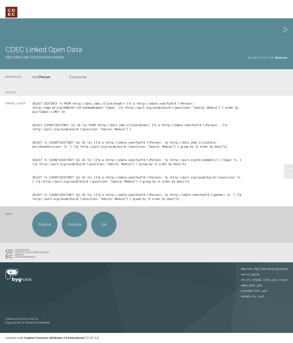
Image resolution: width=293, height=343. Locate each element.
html (257, 291)
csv (254, 296)
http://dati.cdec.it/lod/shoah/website (34, 57)
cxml (261, 296)
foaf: (41, 77)
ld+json (283, 280)
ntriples (256, 280)
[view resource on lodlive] (285, 30)
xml (248, 280)
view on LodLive (250, 274)
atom (252, 285)
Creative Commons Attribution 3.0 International (54, 338)
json (274, 280)
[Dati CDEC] (28, 253)
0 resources (78, 77)
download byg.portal (27, 321)
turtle (266, 280)
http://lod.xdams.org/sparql (271, 269)
